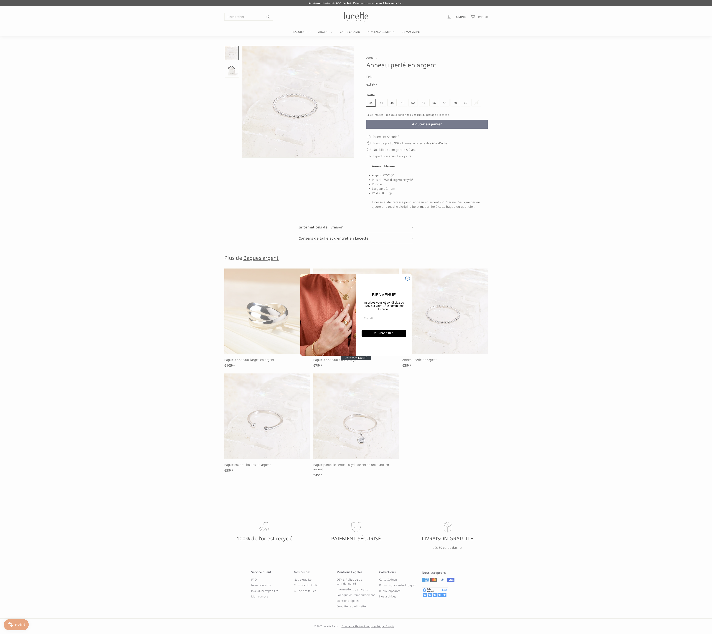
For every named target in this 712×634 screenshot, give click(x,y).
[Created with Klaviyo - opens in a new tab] (356, 358)
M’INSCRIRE (384, 333)
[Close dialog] (407, 278)
